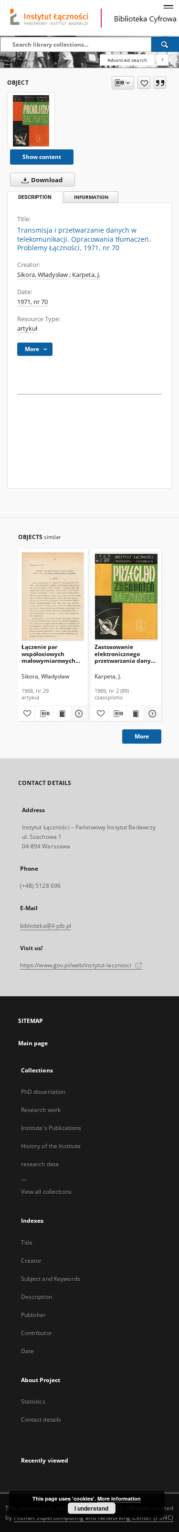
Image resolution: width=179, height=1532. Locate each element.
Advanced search (127, 60)
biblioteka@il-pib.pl (45, 926)
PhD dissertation (43, 1092)
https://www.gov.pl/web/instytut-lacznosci (76, 965)
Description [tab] (35, 197)
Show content (41, 157)
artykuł (27, 328)
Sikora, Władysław (42, 275)
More (142, 736)
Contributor (36, 1333)
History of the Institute (51, 1146)
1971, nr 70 (32, 302)
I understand (91, 1508)
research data (40, 1164)
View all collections (46, 1192)
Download (46, 180)
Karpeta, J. (86, 275)
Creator (31, 1261)
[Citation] (160, 83)
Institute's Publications (51, 1128)
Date (27, 1351)
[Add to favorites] (143, 83)
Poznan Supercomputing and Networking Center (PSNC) (94, 1517)
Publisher (33, 1315)
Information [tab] (91, 197)
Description (36, 1297)
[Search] (165, 44)
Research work (41, 1110)
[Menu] (168, 7)
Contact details (41, 1419)
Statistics (33, 1401)
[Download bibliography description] (44, 713)
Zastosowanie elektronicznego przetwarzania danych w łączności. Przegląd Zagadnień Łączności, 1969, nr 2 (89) (126, 653)
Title (27, 1242)
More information (119, 1498)
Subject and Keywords (50, 1279)
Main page (33, 1043)
